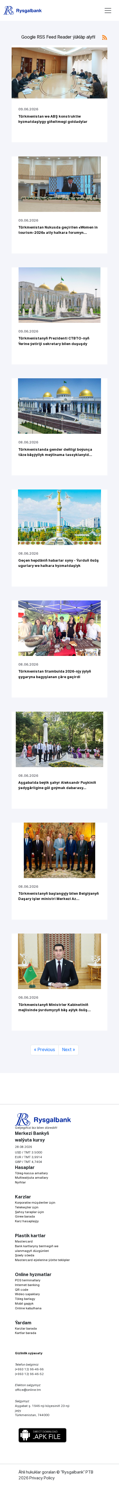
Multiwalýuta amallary (31, 1177)
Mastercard (24, 1241)
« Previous (44, 1050)
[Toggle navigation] (108, 10)
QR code (21, 1289)
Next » (68, 1050)
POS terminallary (27, 1280)
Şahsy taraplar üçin (29, 1212)
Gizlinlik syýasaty (28, 1353)
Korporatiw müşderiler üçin (35, 1202)
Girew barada (25, 1216)
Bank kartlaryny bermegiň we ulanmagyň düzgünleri (36, 1248)
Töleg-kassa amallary (31, 1173)
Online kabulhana (28, 1308)
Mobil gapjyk (24, 1303)
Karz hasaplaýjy (27, 1221)
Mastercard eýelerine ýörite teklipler (42, 1260)
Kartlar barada (25, 1333)
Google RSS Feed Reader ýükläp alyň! (58, 37)
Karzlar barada (26, 1328)
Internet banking (27, 1285)
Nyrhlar (20, 1182)
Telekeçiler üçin (26, 1207)
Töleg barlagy (25, 1298)
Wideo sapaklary (27, 1294)
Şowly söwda (24, 1255)
